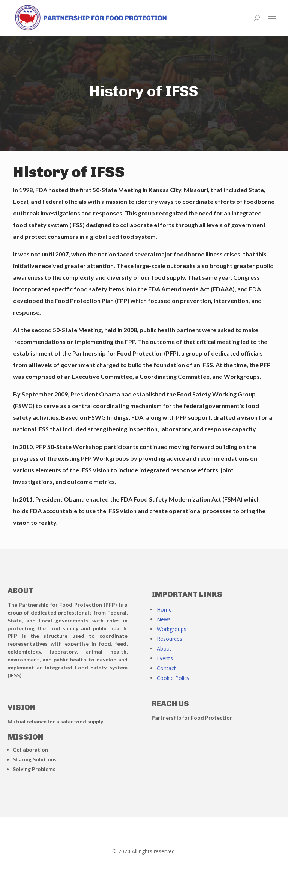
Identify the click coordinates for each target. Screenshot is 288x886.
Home (164, 609)
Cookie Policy (173, 677)
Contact (166, 668)
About (164, 648)
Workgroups (171, 629)
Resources (169, 638)
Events (165, 658)
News (164, 619)
